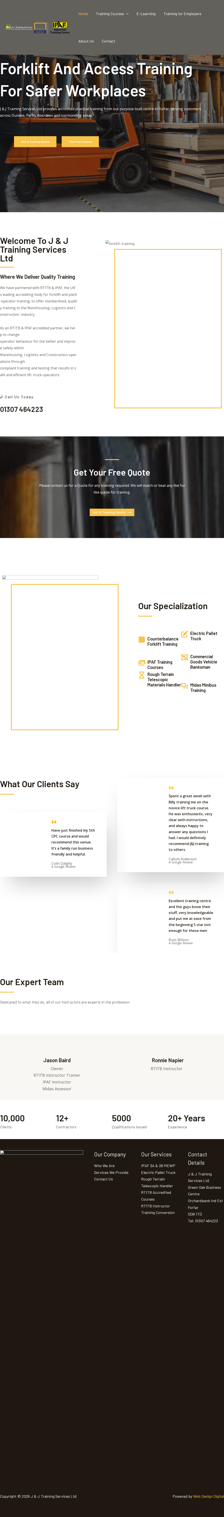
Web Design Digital (208, 1496)
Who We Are (104, 1165)
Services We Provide (111, 1172)
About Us (86, 41)
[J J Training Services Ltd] (37, 27)
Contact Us (103, 1179)
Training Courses (110, 13)
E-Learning (146, 13)
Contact (108, 41)
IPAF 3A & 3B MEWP (158, 1165)
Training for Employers (182, 13)
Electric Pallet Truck (158, 1172)
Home (83, 13)
